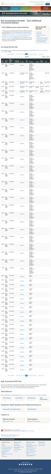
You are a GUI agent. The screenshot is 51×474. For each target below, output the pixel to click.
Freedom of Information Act (29, 469)
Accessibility (15, 469)
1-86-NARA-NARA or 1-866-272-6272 (25, 472)
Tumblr (25, 464)
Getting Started (29, 444)
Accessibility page (30, 430)
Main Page (39, 32)
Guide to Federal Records (31, 448)
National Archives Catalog (6, 448)
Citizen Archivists (33, 2)
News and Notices (41, 444)
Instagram (23, 464)
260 (28, 54)
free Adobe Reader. (15, 429)
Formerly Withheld (17, 61)
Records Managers (17, 449)
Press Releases (31, 409)
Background (39, 33)
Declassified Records (30, 449)
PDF (21, 65)
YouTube (27, 464)
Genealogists (16, 444)
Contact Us (47, 2)
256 (19, 54)
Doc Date (22, 61)
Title (46, 61)
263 (35, 54)
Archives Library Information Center (7, 454)
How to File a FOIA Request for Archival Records (31, 455)
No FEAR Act (37, 469)
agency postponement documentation (28, 395)
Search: (26, 56)
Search (47, 4)
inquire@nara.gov (9, 421)
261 (31, 54)
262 (33, 54)
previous (12, 54)
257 (22, 54)
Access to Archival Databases (5, 452)
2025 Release (7, 398)
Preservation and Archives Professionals (19, 447)
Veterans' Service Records (15, 8)
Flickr (31, 464)
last (42, 54)
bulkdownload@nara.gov (10, 387)
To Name (37, 61)
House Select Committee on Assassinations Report (42, 38)
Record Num (6, 61)
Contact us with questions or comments (8, 436)
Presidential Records (6, 450)
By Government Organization (7, 447)
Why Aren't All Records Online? (30, 453)
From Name (41, 61)
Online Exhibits (4, 456)
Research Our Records (5, 8)
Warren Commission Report (41, 35)
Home (3, 15)
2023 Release (19, 398)
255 (17, 54)
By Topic (3, 444)
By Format (3, 445)
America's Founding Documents (46, 8)
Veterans (15, 451)
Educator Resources (25, 8)
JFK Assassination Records (19, 15)
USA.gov (41, 469)
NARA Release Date (11, 60)
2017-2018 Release (44, 398)
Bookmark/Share (40, 2)
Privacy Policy (20, 469)
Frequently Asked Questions (11, 409)
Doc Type (27, 61)
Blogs (29, 464)
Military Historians (17, 445)
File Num (31, 61)
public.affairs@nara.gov (35, 421)
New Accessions (41, 445)
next (40, 54)
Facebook (19, 464)
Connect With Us (25, 462)
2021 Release (31, 398)
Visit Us (36, 8)
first (8, 54)
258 (24, 54)
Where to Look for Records (31, 451)
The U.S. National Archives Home (13, 3)
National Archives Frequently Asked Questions (31, 446)
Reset (48, 56)
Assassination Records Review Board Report (41, 41)
